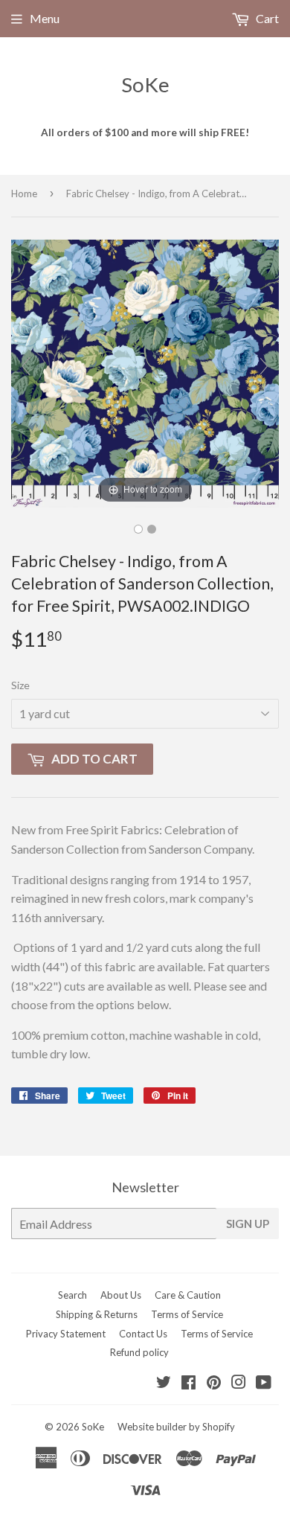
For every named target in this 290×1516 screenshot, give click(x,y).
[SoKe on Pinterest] (214, 1383)
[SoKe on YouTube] (263, 1383)
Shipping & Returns (97, 1314)
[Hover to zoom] (145, 372)
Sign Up (247, 1223)
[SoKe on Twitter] (163, 1383)
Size (20, 685)
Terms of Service (187, 1314)
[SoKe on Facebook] (188, 1383)
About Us (120, 1295)
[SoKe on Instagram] (238, 1383)
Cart (266, 18)
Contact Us (143, 1334)
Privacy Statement (66, 1334)
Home (24, 193)
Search (72, 1295)
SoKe (145, 84)
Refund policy (139, 1352)
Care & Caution (188, 1295)
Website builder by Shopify (176, 1427)
